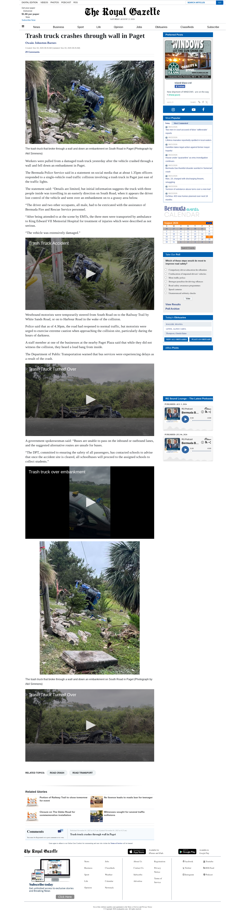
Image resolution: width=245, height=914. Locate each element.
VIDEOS (44, 2)
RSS (76, 2)
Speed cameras (175, 289)
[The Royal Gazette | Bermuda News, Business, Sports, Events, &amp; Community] (122, 11)
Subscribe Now (29, 20)
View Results (173, 304)
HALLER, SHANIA (174, 324)
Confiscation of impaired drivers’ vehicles (187, 273)
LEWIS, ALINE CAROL (176, 328)
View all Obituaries (176, 339)
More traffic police (177, 277)
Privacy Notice (157, 869)
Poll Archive (173, 308)
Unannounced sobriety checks (182, 293)
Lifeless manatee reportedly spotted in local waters (188, 140)
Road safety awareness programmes (184, 285)
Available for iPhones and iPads (156, 851)
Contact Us (139, 867)
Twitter (187, 867)
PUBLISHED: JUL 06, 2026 (176, 434)
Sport (80, 27)
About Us (138, 861)
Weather (108, 874)
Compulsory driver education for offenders (188, 269)
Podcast (209, 874)
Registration (159, 861)
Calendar (109, 881)
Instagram (189, 874)
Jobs (139, 27)
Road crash (57, 772)
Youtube (209, 861)
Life (98, 27)
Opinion (118, 27)
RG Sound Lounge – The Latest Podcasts (189, 398)
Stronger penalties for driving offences (186, 281)
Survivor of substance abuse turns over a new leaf (188, 189)
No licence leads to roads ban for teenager (128, 797)
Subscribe (213, 27)
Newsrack (109, 887)
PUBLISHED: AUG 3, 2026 (176, 404)
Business (58, 27)
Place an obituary (201, 339)
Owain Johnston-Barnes (40, 42)
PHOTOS (54, 2)
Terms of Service (116, 843)
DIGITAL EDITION (30, 2)
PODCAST (66, 2)
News (36, 27)
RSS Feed (209, 867)
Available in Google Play (204, 851)
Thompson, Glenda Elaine (176, 333)
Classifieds (187, 27)
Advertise (138, 881)
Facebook (188, 861)
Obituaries (161, 27)
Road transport (82, 772)
